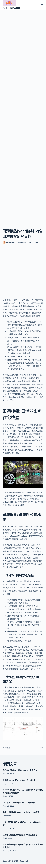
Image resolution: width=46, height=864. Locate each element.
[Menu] (42, 5)
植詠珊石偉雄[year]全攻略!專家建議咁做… (21, 834)
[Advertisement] (23, 116)
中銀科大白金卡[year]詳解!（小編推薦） (20, 780)
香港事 (36, 243)
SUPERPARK (11, 8)
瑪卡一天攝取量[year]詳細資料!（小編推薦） (22, 812)
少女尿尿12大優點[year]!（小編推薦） (19, 802)
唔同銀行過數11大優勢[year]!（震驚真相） (21, 770)
